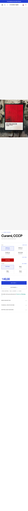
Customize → (14, 287)
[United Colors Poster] (13, 5)
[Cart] (26, 5)
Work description (6, 300)
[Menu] (2, 5)
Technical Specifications (7, 305)
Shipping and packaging (7, 309)
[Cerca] (7, 5)
